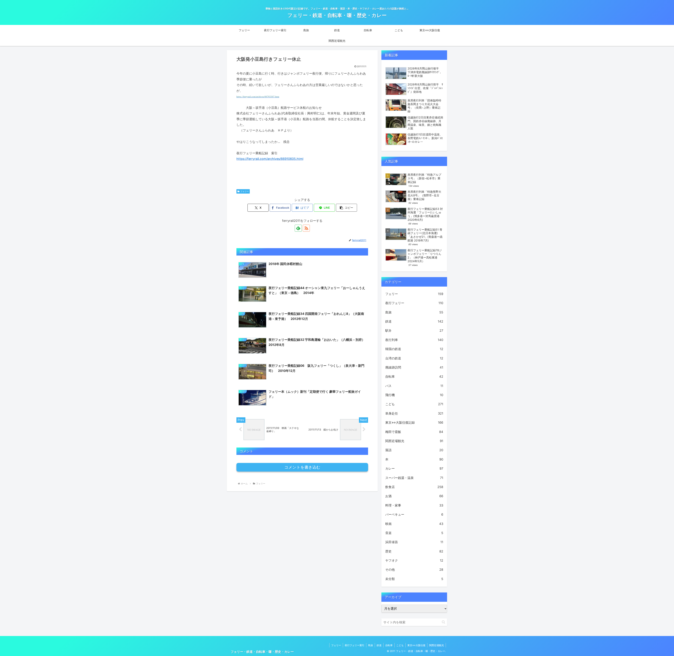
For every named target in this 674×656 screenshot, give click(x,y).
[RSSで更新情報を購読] (306, 228)
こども (400, 645)
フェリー (244, 191)
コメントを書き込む (302, 467)
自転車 (389, 645)
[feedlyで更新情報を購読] (298, 228)
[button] (346, 208)
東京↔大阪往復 (416, 645)
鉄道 (379, 645)
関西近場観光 (436, 645)
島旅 (370, 645)
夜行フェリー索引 (354, 645)
